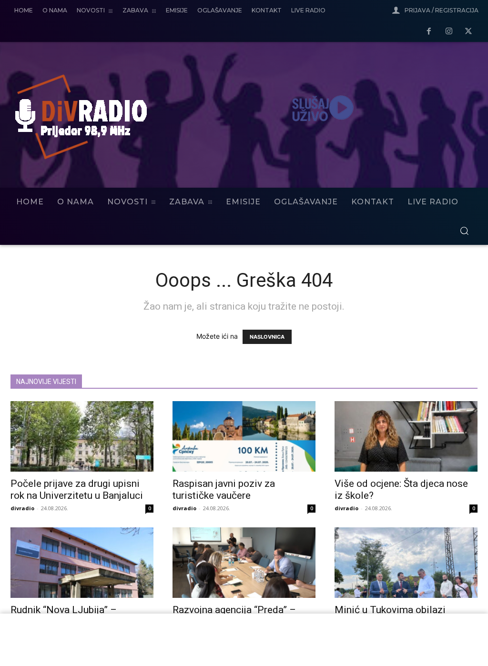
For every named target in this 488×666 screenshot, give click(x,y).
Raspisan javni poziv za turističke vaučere (224, 489)
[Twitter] (468, 32)
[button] (464, 230)
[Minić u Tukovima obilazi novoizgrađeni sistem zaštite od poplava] (406, 562)
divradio (22, 508)
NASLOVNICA (267, 336)
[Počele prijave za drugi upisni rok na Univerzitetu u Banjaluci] (81, 436)
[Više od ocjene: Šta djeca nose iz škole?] (406, 436)
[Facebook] (429, 32)
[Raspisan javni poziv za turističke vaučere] (244, 436)
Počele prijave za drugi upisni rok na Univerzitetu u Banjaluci (76, 489)
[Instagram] (449, 32)
